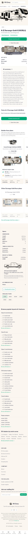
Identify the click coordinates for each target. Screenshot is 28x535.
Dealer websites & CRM (7, 481)
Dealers (3, 459)
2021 (10, 299)
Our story (3, 471)
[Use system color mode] (12, 510)
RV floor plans (4, 451)
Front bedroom (14, 35)
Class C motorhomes (6, 349)
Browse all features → (6, 328)
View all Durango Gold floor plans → (10, 220)
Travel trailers (5, 396)
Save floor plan (15, 43)
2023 (20, 296)
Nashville (13, 438)
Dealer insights (5, 484)
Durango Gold (15, 6)
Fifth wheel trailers (6, 370)
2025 (10, 296)
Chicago (3, 438)
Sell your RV (4, 456)
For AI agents (10, 526)
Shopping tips (4, 461)
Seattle (8, 438)
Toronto (19, 438)
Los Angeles (4, 434)
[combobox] (19, 2)
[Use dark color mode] (16, 510)
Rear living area (5, 35)
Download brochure (10, 289)
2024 (15, 296)
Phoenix (8, 436)
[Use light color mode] (14, 510)
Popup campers (5, 415)
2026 (4, 296)
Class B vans (4, 332)
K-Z (9, 6)
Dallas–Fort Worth (13, 434)
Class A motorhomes (6, 312)
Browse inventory (5, 453)
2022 (4, 299)
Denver (25, 436)
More (25, 533)
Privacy (16, 526)
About (2, 469)
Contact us (16, 520)
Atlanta (3, 436)
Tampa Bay (14, 436)
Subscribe (23, 494)
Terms (20, 526)
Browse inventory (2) (14, 39)
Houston (21, 434)
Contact (3, 474)
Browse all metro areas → (7, 440)
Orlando (20, 436)
